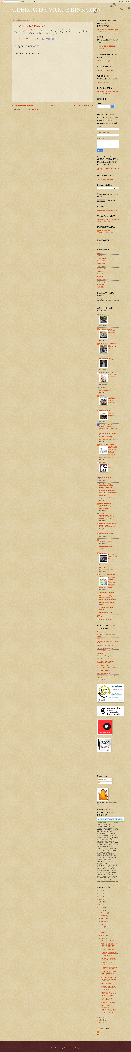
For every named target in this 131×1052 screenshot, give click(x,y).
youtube (99, 253)
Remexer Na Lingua (105, 546)
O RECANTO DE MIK (105, 619)
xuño (102, 924)
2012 (101, 1017)
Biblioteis (102, 463)
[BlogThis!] (49, 39)
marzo (103, 932)
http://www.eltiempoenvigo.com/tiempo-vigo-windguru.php (108, 220)
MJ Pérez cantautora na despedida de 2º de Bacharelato (108, 427)
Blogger (77, 1048)
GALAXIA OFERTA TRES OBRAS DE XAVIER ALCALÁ (108, 973)
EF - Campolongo (105, 358)
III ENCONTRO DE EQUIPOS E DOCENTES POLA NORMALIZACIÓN (109, 945)
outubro (103, 918)
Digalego (99, 658)
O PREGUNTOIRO (102, 49)
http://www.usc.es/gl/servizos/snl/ (107, 61)
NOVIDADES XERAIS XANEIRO (107, 963)
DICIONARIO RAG (102, 665)
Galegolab (100, 271)
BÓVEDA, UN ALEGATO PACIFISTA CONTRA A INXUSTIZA (108, 988)
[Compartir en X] (51, 39)
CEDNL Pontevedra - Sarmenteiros (105, 504)
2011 (101, 1020)
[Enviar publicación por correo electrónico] (43, 39)
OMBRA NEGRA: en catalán (107, 232)
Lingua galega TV (102, 263)
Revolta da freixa (104, 410)
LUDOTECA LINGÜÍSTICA (108, 1013)
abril (102, 930)
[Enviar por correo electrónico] (47, 39)
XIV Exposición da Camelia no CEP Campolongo (107, 507)
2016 (101, 902)
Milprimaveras (103, 616)
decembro (104, 913)
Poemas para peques (106, 533)
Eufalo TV (100, 276)
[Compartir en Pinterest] (55, 39)
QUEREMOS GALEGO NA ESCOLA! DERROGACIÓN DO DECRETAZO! (109, 954)
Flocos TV (100, 274)
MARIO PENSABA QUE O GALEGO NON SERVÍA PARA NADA (108, 979)
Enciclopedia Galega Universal (106, 656)
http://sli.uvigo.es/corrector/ (105, 648)
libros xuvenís (101, 266)
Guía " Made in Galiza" (104, 650)
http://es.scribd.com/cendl (105, 179)
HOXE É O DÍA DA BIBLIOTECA (112, 375)
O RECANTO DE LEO (106, 373)
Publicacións (104, 779)
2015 (101, 905)
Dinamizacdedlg (104, 230)
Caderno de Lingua (105, 477)
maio (102, 927)
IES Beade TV (101, 269)
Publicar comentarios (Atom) (30, 109)
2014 (101, 907)
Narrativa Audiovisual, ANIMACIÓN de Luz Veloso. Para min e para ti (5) (107, 516)
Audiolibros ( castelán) (103, 282)
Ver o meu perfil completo (104, 1037)
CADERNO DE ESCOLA (106, 445)
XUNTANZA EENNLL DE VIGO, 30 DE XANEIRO (108, 959)
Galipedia (100, 653)
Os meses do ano (104, 535)
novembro (104, 915)
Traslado (101, 548)
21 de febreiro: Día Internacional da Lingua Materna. (108, 389)
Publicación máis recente (22, 105)
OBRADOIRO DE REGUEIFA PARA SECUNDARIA (109, 967)
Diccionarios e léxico (103, 670)
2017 (101, 899)
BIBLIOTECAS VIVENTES (109, 940)
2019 (101, 893)
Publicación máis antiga (83, 105)
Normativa (100, 639)
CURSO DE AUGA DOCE (108, 983)
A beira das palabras (105, 329)
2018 (101, 896)
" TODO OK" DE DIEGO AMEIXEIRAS (108, 999)
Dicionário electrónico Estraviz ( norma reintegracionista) (106, 661)
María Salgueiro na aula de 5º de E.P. (112, 556)
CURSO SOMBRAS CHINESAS (106, 1006)
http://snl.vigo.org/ (102, 82)
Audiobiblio (100, 287)
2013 (101, 910)
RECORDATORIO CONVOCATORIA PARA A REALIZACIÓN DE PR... (109, 994)
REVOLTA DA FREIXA (29, 25)
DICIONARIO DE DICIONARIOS (107, 668)
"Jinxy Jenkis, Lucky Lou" (106, 541)
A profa (101, 513)
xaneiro (103, 938)
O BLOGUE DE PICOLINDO (107, 343)
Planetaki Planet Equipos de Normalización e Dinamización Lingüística (108, 597)
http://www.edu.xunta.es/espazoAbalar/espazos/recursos (108, 92)
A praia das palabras (105, 540)
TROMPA (110, 360)
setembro (104, 921)
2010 (101, 1023)
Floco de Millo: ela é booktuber (107, 479)
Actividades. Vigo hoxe (106, 592)
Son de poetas (101, 258)
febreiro (103, 935)
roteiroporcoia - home (106, 612)
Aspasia (101, 396)
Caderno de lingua (102, 279)
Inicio (53, 105)
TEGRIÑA (102, 314)
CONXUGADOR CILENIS (104, 673)
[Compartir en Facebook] (53, 39)
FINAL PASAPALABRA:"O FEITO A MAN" (112, 348)
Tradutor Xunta (101, 632)
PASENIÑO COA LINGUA (108, 1010)
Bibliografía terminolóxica (104, 680)
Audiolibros (100, 284)
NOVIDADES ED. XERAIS (108, 1003)
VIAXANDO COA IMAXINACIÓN (112, 331)
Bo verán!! (111, 316)
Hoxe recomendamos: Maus (112, 466)
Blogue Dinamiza (104, 568)
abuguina (102, 387)
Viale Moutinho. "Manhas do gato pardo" (112, 413)
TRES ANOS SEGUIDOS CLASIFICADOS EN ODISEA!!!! (112, 400)
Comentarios (103, 783)
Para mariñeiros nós (103, 261)
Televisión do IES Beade (107, 425)
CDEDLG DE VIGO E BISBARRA (56, 9)
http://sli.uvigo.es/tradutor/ (105, 645)
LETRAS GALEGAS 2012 (106, 569)
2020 (101, 890)
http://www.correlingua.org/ (105, 70)
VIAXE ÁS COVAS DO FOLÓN (106, 46)
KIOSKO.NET (101, 244)
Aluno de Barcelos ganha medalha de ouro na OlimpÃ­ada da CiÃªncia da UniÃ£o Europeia (108, 438)
